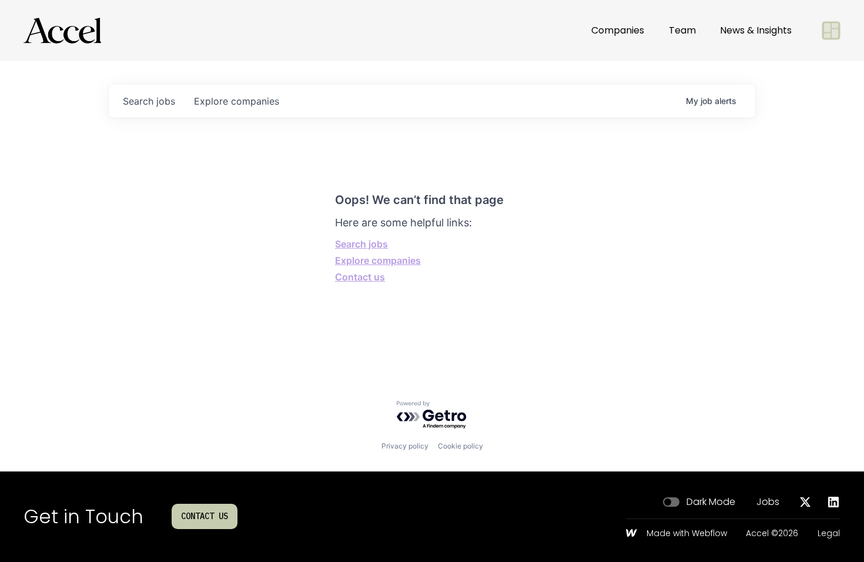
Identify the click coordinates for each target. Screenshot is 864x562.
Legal (829, 533)
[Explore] (831, 30)
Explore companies (378, 260)
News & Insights (756, 30)
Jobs (767, 502)
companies (236, 101)
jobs (149, 101)
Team (682, 30)
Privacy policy (404, 445)
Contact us (360, 277)
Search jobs (361, 244)
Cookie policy (460, 445)
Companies (617, 30)
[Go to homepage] (62, 30)
